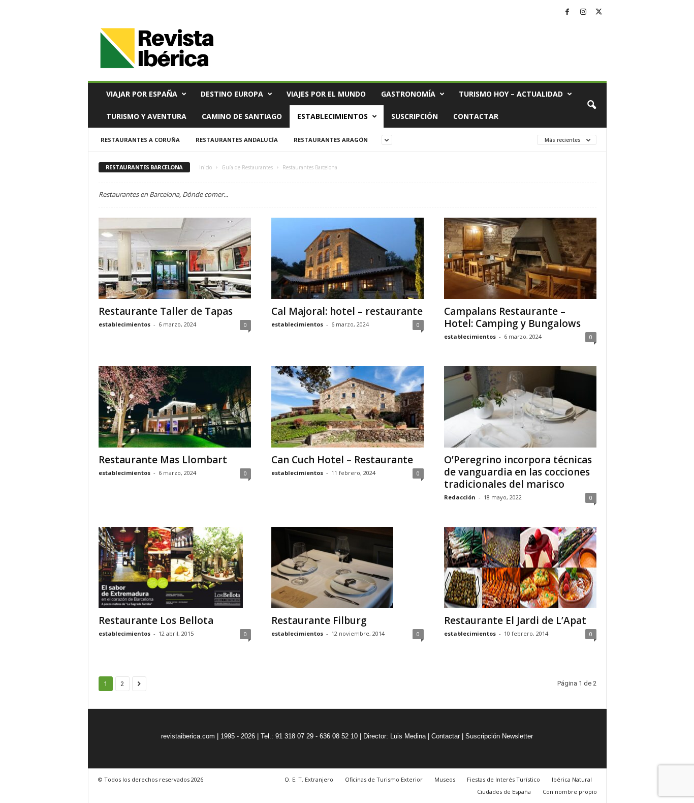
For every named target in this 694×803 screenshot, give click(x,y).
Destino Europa (232, 94)
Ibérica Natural (572, 779)
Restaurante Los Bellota (156, 620)
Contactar (475, 116)
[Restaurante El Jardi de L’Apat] (520, 567)
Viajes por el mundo (326, 94)
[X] (599, 12)
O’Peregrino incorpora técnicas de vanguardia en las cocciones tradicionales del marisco (518, 472)
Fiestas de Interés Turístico (503, 779)
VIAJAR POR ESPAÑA (141, 94)
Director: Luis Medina (394, 736)
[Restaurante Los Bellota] (175, 567)
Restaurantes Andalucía (237, 139)
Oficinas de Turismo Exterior (384, 779)
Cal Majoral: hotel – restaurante (347, 311)
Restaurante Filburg (319, 620)
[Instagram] (583, 12)
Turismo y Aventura (146, 116)
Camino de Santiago (242, 116)
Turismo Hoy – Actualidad (511, 94)
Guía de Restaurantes (247, 167)
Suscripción (414, 116)
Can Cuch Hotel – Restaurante (342, 459)
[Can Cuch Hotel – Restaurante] (347, 407)
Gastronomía (408, 94)
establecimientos (124, 324)
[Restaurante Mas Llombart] (175, 407)
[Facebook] (567, 12)
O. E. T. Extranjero (309, 779)
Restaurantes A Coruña (140, 139)
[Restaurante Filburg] (347, 567)
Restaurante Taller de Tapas (166, 311)
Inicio (205, 167)
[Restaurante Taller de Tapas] (175, 258)
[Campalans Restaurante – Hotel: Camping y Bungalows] (520, 258)
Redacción (460, 497)
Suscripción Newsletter (499, 736)
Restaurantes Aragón (331, 139)
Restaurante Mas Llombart (163, 459)
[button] (591, 105)
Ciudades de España (504, 791)
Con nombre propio (570, 791)
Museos (444, 779)
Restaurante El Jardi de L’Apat (515, 620)
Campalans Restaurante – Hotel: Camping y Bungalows (512, 317)
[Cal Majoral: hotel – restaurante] (347, 258)
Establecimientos (332, 116)
